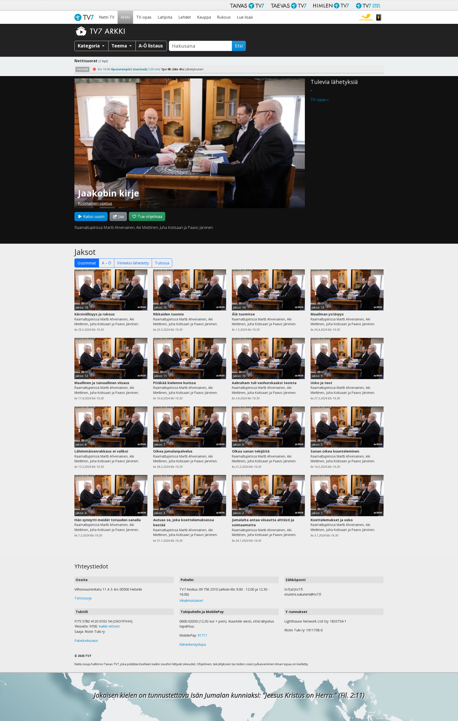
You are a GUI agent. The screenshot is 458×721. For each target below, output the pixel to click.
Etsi (239, 46)
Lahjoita (165, 17)
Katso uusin (93, 216)
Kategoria (89, 45)
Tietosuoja (83, 598)
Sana (379, 17)
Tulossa (162, 263)
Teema (119, 45)
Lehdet (184, 17)
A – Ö (106, 263)
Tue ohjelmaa (149, 216)
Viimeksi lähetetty (133, 263)
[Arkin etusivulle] (100, 31)
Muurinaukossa (365, 17)
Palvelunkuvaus (86, 640)
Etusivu (85, 17)
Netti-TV (106, 17)
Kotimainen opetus (95, 203)
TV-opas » (320, 99)
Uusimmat (87, 263)
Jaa (120, 216)
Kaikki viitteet (109, 626)
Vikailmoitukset (191, 600)
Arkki (125, 17)
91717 (202, 635)
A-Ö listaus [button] (151, 45)
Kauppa (204, 17)
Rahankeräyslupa (192, 644)
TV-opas (143, 17)
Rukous (224, 17)
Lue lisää (245, 17)
